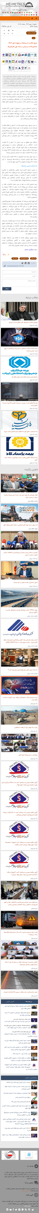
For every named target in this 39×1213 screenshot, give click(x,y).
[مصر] (29, 12)
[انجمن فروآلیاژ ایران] (29, 1155)
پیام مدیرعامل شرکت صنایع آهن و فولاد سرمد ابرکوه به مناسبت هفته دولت (20, 698)
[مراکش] (19, 12)
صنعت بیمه (14, 258)
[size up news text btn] (13, 31)
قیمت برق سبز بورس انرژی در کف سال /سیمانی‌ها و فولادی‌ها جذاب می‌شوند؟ (20, 933)
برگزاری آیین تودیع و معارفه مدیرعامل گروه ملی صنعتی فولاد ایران (17, 1007)
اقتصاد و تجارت (31, 33)
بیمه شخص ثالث (24, 258)
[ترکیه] (26, 14)
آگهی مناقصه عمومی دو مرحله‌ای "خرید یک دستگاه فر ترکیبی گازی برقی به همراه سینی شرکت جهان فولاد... (19, 783)
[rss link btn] (26, 1209)
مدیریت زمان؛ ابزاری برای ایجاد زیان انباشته (18, 1082)
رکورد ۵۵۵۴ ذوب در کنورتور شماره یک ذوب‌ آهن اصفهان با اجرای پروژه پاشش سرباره (17, 1048)
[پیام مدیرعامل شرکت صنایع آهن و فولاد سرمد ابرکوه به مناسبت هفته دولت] (19, 685)
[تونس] (34, 14)
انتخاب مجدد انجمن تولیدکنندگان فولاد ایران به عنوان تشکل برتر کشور (17, 1041)
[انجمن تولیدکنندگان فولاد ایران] (10, 1155)
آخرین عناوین (10, 1001)
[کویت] (17, 12)
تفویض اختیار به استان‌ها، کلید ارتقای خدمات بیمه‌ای (23, 322)
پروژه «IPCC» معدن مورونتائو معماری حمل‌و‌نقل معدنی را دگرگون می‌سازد (21, 611)
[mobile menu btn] (36, 18)
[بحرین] (36, 12)
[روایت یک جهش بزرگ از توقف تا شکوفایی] (19, 715)
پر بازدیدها (29, 1001)
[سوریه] (29, 14)
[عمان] (5, 12)
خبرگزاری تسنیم (29, 249)
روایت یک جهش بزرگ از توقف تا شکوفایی (25, 727)
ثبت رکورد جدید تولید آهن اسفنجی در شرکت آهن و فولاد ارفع (20, 525)
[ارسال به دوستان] (8, 33)
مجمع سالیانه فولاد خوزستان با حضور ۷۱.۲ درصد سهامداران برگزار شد (17, 1014)
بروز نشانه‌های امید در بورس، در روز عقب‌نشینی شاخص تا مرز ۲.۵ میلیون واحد (19, 404)
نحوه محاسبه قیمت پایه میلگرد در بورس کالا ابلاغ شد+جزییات (20, 992)
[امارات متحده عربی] (22, 14)
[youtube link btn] (11, 1210)
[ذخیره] (12, 33)
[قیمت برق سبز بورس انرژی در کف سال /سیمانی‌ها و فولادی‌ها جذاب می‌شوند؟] (19, 920)
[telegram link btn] (32, 1210)
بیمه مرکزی (33, 258)
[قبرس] (34, 12)
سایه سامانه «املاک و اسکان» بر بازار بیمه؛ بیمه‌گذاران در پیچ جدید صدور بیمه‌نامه (20, 349)
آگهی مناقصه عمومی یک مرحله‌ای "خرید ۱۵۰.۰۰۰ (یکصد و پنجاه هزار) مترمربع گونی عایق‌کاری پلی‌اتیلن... (20, 813)
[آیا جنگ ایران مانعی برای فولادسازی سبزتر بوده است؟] (19, 658)
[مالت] (10, 12)
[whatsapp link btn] (23, 1209)
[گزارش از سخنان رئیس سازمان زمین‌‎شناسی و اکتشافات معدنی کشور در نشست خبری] (19, 540)
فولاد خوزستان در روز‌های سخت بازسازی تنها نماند (16, 1093)
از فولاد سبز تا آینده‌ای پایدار (22, 1097)
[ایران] (24, 12)
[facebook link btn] (13, 1209)
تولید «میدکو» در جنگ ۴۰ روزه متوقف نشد (18, 1028)
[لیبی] (12, 12)
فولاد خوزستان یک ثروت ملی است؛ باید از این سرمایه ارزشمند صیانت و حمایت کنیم (20, 496)
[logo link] (19, 6)
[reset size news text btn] (9, 31)
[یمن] (24, 14)
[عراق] (15, 12)
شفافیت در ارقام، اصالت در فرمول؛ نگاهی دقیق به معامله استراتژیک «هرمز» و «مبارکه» (17, 1059)
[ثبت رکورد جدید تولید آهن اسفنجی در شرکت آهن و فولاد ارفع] (19, 513)
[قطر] (36, 14)
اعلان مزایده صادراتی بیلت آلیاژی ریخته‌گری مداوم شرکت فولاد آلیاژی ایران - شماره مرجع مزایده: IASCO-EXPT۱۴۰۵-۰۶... (20, 641)
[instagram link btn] (19, 1209)
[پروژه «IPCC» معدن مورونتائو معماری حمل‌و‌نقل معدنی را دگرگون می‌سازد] (19, 598)
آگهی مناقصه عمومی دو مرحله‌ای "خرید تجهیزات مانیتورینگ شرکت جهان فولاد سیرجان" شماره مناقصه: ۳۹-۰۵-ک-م (20, 1067)
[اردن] (3, 12)
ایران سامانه (27, 1206)
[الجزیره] (31, 12)
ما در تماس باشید (26, 1191)
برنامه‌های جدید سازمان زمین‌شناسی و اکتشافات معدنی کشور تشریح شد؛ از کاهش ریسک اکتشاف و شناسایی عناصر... (20, 903)
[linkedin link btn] (7, 1209)
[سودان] (8, 12)
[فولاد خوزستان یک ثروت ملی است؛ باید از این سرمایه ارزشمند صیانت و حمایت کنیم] (19, 483)
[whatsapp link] (26, 263)
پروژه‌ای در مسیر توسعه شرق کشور (28, 755)
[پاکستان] (26, 12)
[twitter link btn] (16, 1210)
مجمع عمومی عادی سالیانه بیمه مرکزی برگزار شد (24, 377)
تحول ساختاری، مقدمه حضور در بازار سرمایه (25, 582)
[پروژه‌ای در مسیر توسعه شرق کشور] (19, 743)
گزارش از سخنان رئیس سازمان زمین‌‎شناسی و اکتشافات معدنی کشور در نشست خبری (20, 553)
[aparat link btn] (29, 1209)
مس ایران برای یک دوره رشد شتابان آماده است (17, 1021)
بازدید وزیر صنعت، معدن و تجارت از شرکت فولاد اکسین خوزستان (17, 1087)
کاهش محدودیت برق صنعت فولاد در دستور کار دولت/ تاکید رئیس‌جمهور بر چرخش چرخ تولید (21, 963)
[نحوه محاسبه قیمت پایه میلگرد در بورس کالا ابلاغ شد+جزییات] (19, 980)
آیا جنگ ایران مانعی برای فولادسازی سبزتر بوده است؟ (22, 670)
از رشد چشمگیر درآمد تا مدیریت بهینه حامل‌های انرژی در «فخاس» (20, 1035)
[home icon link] (32, 18)
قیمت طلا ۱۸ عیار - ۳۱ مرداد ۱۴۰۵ (21, 1054)
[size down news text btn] (4, 31)
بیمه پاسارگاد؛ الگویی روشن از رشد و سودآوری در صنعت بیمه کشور (21, 458)
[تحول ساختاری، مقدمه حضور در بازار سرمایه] (19, 570)
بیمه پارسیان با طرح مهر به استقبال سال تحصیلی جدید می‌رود (20, 431)
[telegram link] (29, 263)
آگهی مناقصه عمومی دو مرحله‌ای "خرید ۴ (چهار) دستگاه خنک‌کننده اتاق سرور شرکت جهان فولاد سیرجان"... (22, 873)
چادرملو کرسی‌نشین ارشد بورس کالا (20, 1102)
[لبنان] (22, 12)
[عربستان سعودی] (31, 14)
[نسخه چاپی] (4, 33)
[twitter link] (22, 263)
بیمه (33, 38)
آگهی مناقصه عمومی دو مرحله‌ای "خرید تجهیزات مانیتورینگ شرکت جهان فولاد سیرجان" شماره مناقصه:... (21, 843)
